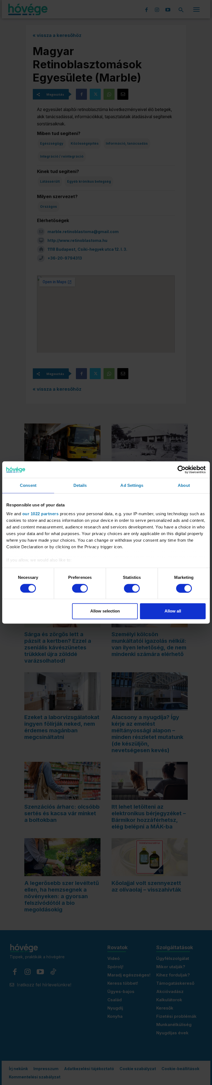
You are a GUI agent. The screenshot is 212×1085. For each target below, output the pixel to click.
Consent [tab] (28, 485)
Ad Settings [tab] (131, 485)
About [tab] (184, 485)
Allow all (173, 611)
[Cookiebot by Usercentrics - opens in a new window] (181, 469)
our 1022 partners (40, 513)
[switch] (80, 588)
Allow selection (105, 611)
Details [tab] (80, 485)
